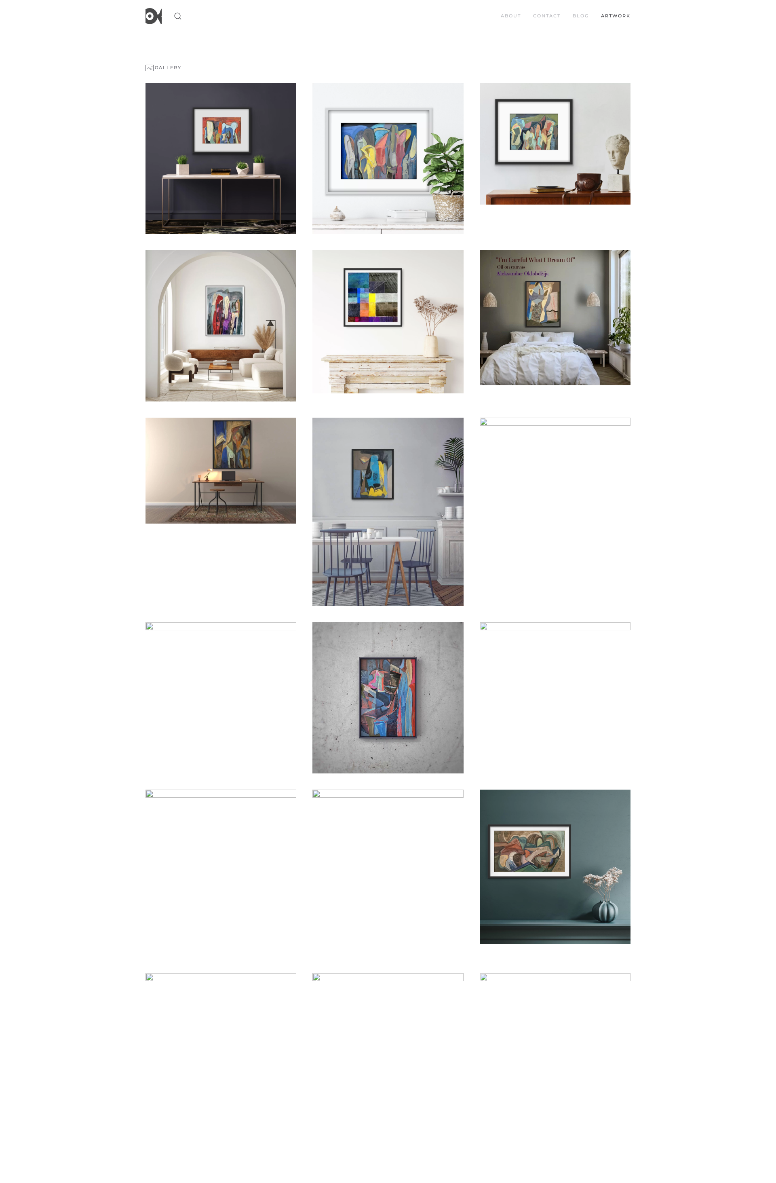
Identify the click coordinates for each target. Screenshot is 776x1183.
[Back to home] (154, 16)
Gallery (168, 67)
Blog (581, 16)
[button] (178, 16)
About (511, 16)
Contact (547, 16)
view (221, 159)
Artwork (615, 16)
